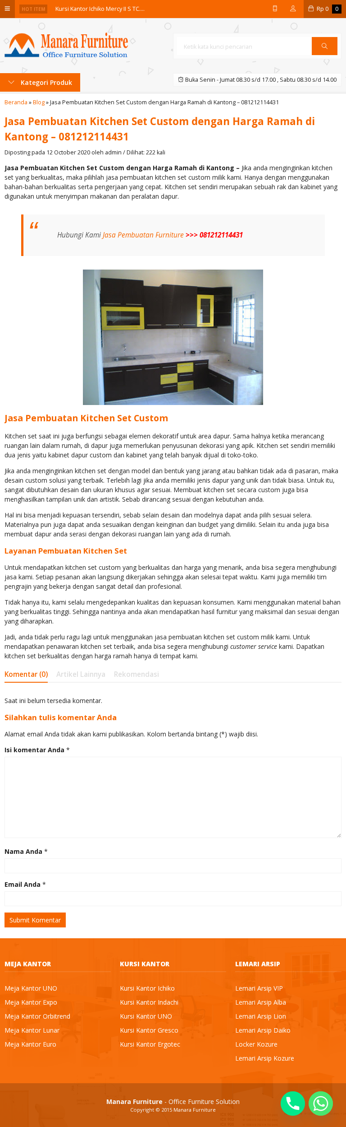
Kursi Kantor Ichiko (147, 988)
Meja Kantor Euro (30, 1044)
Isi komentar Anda (34, 749)
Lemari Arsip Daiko (263, 1030)
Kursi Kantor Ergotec (150, 1044)
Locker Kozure (256, 1044)
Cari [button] (325, 54)
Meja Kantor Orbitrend (37, 1016)
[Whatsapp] (321, 1103)
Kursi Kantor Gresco (149, 1030)
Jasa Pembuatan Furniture (143, 235)
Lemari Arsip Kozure (264, 1058)
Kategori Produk (45, 82)
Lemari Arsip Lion (260, 1016)
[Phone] (293, 1103)
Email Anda (23, 884)
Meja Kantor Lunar (32, 1030)
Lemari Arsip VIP (259, 988)
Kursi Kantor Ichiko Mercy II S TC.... (100, 9)
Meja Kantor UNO (31, 988)
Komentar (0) (26, 674)
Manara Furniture (194, 1109)
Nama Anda (23, 851)
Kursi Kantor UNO (146, 1016)
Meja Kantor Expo (31, 1002)
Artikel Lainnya (80, 674)
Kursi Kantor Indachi (149, 1002)
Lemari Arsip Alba (260, 1002)
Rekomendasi (136, 674)
